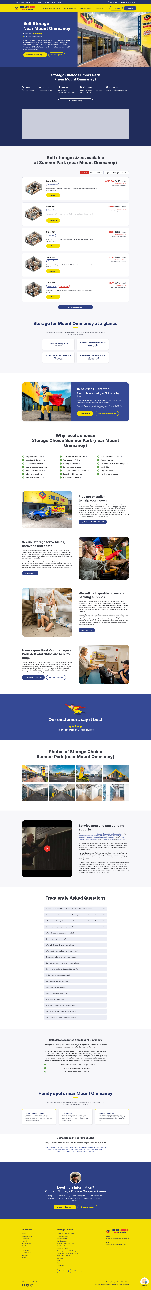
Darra (105, 839)
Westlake (103, 836)
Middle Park (83, 836)
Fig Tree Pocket (116, 834)
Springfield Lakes (72, 1151)
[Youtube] (31, 1285)
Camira (99, 834)
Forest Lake (121, 839)
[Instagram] (27, 1285)
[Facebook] (23, 1285)
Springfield (93, 839)
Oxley (123, 838)
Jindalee (89, 838)
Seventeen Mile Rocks (100, 838)
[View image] (35, 773)
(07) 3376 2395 (28, 90)
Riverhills (96, 836)
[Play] (47, 848)
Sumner (90, 836)
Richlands (110, 839)
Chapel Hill (106, 834)
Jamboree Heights (113, 836)
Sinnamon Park (84, 839)
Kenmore (111, 838)
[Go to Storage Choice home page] (25, 8)
